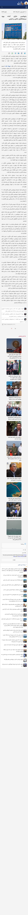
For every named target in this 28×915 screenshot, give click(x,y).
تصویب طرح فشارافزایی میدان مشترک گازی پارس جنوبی (12, 585)
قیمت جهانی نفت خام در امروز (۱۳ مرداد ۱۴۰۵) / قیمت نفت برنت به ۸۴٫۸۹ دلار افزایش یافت (12, 600)
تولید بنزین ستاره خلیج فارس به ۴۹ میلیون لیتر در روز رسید (13, 595)
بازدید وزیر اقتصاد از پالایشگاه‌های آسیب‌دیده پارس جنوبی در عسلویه (14, 418)
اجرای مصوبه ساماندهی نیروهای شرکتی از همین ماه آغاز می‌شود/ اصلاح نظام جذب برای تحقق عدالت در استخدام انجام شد (12, 570)
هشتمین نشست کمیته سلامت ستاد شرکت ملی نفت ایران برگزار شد (13, 576)
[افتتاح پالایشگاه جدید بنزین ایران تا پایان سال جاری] (25, 581)
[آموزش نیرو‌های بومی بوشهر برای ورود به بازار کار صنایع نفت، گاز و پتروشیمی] (25, 605)
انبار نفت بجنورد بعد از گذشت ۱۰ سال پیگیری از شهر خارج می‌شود (12, 619)
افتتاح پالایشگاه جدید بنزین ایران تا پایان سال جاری (13, 580)
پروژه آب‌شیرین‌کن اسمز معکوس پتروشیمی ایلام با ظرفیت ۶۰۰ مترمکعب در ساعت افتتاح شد (14, 377)
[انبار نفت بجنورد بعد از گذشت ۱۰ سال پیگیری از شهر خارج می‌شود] (25, 620)
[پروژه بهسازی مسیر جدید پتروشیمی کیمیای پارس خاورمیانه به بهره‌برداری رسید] (25, 615)
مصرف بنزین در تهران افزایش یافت (13, 518)
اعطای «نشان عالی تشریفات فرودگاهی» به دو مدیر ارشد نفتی (12, 665)
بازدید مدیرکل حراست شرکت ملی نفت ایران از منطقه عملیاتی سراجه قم (13, 650)
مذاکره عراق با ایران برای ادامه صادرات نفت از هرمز (13, 645)
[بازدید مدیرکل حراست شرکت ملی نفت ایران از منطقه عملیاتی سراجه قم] (25, 650)
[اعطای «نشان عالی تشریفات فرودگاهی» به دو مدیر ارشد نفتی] (25, 665)
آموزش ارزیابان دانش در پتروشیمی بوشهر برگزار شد (13, 659)
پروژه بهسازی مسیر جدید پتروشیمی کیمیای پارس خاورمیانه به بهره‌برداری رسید (14, 615)
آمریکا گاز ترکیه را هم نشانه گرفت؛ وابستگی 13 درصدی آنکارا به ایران (14, 499)
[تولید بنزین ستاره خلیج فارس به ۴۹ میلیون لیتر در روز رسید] (25, 595)
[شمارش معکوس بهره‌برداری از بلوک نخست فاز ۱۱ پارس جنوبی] (25, 610)
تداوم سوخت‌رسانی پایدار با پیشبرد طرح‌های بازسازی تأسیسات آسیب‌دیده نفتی (13, 631)
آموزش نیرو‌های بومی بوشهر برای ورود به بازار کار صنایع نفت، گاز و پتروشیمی (12, 605)
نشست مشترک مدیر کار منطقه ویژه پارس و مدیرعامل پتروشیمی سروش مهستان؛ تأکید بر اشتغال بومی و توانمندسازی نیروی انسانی (13, 625)
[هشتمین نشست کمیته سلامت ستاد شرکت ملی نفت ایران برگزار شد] (25, 576)
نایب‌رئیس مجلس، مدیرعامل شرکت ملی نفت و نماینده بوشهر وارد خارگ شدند (14, 458)
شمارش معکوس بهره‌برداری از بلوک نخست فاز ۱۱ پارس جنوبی (12, 610)
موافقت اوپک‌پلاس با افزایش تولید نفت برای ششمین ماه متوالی (12, 655)
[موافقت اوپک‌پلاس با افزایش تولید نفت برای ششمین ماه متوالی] (25, 655)
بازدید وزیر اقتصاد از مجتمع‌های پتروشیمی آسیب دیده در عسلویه (15, 398)
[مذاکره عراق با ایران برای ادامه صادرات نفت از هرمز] (25, 645)
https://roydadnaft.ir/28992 (8, 324)
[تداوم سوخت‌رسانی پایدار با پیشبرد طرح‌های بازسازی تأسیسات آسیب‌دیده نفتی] (25, 631)
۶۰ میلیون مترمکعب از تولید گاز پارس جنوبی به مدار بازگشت (13, 590)
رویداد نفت (7, 66)
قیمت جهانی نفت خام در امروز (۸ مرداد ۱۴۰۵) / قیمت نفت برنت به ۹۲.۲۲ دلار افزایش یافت (13, 635)
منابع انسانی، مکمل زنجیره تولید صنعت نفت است (14, 438)
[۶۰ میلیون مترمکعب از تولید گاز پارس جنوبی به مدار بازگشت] (25, 590)
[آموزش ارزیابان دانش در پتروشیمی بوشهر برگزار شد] (25, 660)
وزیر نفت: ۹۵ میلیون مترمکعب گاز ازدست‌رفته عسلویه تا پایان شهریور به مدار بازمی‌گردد (12, 640)
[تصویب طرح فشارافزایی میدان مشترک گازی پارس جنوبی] (25, 586)
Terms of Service (20, 556)
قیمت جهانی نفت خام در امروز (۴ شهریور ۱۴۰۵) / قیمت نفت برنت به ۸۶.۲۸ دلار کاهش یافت (14, 538)
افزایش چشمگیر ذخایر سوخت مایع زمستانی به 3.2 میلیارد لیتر (14, 479)
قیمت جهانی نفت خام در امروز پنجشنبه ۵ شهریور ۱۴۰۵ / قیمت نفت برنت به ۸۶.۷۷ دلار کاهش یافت (14, 356)
